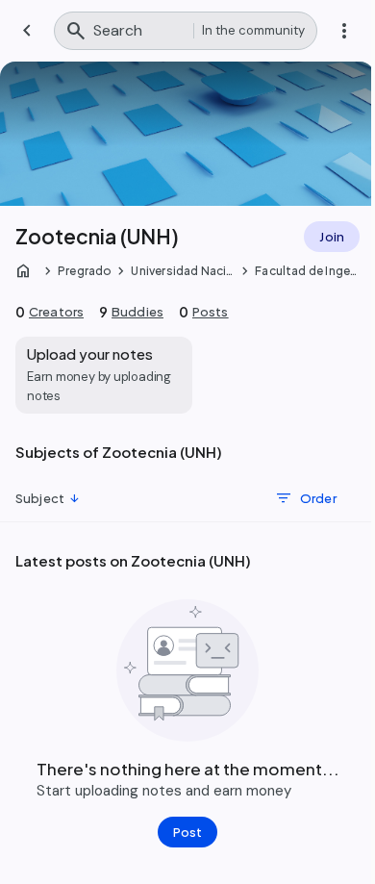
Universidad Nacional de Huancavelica (183, 271)
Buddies (137, 311)
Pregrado (85, 271)
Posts (210, 311)
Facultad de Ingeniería (306, 271)
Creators (56, 311)
